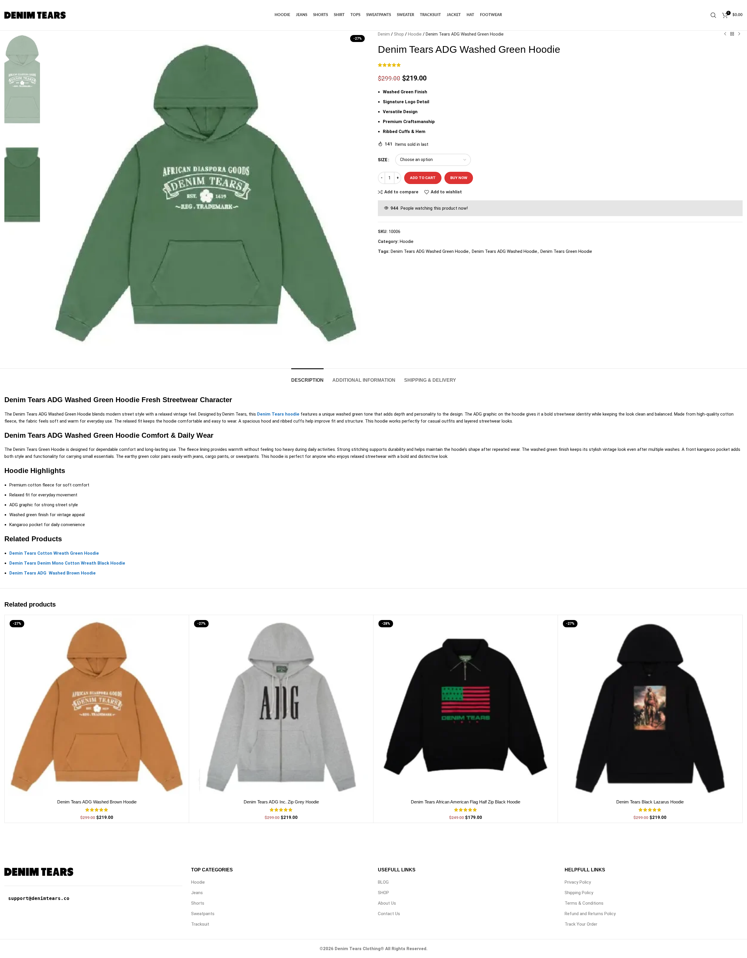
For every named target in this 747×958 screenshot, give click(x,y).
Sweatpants (202, 913)
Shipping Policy (579, 892)
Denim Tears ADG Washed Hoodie (504, 251)
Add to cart (423, 178)
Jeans (197, 892)
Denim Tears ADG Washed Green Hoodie (430, 251)
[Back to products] (732, 34)
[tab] (307, 377)
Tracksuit (200, 924)
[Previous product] (725, 34)
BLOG (383, 882)
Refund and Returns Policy (590, 913)
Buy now (458, 178)
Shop (399, 34)
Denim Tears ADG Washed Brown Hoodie (97, 801)
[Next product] (739, 34)
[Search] (713, 15)
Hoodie (415, 34)
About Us (387, 903)
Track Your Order (581, 924)
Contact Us (389, 913)
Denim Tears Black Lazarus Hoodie (650, 801)
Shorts (197, 903)
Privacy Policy (578, 882)
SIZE (383, 159)
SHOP (383, 892)
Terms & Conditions (584, 903)
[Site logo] (35, 14)
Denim (384, 34)
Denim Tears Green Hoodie (566, 251)
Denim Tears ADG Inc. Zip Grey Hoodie (281, 801)
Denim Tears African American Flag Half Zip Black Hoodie (465, 801)
